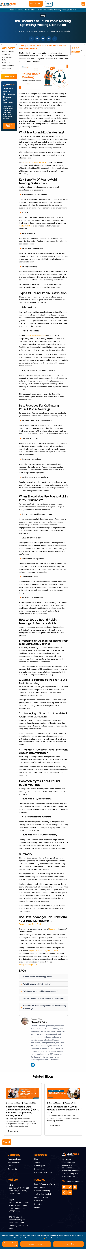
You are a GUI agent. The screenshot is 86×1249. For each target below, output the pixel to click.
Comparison (7, 57)
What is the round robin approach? (37, 977)
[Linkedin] (33, 1065)
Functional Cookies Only (10, 1244)
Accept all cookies (35, 1244)
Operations (19, 10)
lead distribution (25, 226)
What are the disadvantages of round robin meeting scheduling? (44, 1007)
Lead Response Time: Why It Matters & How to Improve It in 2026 (63, 1109)
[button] (83, 4)
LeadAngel (53, 929)
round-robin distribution (35, 336)
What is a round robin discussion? (37, 984)
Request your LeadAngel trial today (43, 950)
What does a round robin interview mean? (40, 991)
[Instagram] (64, 1192)
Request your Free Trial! (30, 924)
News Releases (8, 65)
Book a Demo (36, 4)
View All (6, 1142)
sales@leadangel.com (28, 965)
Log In (48, 4)
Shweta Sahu (39, 1022)
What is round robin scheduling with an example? (43, 998)
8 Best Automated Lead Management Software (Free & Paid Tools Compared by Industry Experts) (22, 1111)
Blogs (12, 10)
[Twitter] (69, 1187)
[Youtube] (69, 1192)
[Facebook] (75, 1187)
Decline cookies (68, 1244)
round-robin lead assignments (36, 162)
